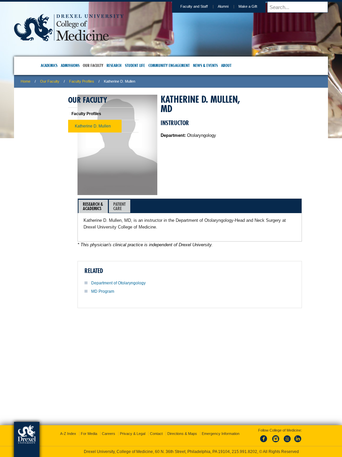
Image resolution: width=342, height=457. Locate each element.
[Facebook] (259, 437)
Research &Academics (130, 206)
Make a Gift (211, 6)
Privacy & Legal (169, 424)
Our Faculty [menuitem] (105, 65)
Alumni (186, 6)
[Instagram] (270, 437)
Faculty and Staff (157, 6)
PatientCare (156, 206)
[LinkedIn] (292, 437)
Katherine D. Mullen (79, 126)
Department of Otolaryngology (155, 283)
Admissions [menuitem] (81, 65)
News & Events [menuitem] (217, 65)
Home (62, 81)
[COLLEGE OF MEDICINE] (105, 39)
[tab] (130, 206)
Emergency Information (165, 431)
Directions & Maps (219, 424)
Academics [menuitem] (60, 65)
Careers (145, 424)
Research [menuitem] (125, 65)
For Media (126, 424)
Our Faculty (86, 81)
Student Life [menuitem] (147, 65)
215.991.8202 (260, 445)
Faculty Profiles (118, 81)
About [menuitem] (238, 65)
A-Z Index (105, 424)
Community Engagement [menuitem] (180, 65)
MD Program (139, 291)
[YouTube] (281, 437)
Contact (193, 424)
